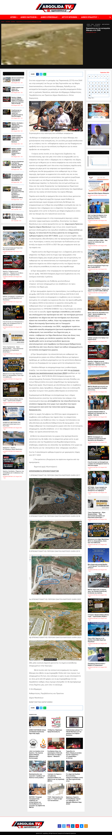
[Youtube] (77, 826)
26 (99, 92)
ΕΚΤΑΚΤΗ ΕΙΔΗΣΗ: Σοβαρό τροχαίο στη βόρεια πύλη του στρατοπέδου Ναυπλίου (17, 139)
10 (92, 86)
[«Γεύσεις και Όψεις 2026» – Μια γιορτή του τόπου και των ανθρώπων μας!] (98, 231)
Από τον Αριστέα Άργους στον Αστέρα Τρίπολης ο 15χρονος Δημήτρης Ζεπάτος (97, 216)
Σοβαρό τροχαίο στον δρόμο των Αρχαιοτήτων (17, 89)
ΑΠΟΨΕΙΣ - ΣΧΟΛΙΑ (90, 24)
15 (107, 86)
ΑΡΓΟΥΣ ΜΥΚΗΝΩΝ (82, 1)
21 (104, 89)
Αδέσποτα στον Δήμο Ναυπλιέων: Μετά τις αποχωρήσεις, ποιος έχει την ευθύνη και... (13, 375)
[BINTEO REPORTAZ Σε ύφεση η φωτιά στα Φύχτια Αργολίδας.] (7, 206)
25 (95, 92)
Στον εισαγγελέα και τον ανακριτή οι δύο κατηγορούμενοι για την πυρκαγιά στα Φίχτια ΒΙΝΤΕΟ (17, 177)
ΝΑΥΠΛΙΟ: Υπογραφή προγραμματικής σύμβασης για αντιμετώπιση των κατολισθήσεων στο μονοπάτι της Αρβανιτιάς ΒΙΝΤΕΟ (37, 802)
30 (89, 95)
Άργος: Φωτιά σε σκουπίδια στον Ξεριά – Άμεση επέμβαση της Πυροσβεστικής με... (98, 314)
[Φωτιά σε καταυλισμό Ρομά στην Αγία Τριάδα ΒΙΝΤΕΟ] (7, 79)
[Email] (81, 826)
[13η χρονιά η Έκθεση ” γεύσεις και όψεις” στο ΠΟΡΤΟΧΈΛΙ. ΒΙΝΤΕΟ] (98, 280)
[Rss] (86, 826)
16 (89, 89)
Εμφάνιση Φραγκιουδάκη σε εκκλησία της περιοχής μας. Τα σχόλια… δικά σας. (97, 413)
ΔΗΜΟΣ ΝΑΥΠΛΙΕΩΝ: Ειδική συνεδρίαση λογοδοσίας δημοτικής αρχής (37, 731)
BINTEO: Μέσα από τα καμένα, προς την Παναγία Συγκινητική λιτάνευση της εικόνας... (97, 591)
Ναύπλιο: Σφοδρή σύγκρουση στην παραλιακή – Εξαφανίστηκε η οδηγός (16, 151)
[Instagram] (68, 826)
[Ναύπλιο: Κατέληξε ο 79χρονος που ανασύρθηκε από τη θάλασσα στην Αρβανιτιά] (7, 124)
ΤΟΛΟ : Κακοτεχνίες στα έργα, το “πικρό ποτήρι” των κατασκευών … (55, 798)
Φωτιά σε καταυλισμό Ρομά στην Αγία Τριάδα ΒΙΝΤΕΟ (17, 79)
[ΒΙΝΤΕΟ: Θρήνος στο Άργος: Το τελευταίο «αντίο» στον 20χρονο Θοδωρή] (7, 216)
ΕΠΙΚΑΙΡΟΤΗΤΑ (89, 25)
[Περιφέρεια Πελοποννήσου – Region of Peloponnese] (98, 654)
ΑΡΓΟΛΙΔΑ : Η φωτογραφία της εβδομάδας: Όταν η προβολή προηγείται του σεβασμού (97, 488)
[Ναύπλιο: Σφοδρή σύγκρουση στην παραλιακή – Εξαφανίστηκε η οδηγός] (7, 150)
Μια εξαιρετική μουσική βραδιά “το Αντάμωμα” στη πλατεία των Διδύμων (98, 566)
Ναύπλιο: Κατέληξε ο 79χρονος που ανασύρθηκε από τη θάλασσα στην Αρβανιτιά (17, 126)
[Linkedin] (73, 826)
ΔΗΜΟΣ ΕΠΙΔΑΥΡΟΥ (92, 1)
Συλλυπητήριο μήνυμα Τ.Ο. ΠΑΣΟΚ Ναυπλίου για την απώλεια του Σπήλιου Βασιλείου (74, 732)
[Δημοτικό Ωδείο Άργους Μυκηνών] (98, 184)
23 (89, 92)
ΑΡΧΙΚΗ (53, 1)
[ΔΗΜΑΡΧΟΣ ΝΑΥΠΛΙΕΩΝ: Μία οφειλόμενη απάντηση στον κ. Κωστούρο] (13, 413)
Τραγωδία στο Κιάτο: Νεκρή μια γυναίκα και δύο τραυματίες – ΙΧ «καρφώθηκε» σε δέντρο (73, 754)
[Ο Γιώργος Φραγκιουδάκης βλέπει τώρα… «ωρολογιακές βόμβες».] (13, 390)
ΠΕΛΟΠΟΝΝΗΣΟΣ (96, 25)
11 (95, 86)
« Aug (89, 98)
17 (92, 89)
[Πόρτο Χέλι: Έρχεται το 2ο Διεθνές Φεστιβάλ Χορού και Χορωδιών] (98, 629)
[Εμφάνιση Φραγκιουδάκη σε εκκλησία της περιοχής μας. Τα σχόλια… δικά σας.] (98, 402)
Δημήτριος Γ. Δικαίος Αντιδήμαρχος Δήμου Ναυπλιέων (12, 448)
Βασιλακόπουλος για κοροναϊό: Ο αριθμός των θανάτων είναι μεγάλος (37, 775)
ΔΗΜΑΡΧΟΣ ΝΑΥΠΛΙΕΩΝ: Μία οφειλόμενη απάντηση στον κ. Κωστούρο (11, 424)
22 (107, 89)
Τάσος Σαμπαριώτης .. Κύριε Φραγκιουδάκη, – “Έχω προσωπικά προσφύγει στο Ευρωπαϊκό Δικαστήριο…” (13, 349)
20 (101, 89)
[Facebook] (59, 826)
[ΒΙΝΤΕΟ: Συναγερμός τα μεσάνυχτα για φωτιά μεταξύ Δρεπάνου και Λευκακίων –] (13, 287)
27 (101, 92)
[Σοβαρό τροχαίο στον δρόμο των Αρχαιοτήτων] (7, 89)
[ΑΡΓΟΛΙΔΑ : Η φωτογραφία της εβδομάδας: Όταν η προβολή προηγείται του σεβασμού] (98, 478)
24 (92, 92)
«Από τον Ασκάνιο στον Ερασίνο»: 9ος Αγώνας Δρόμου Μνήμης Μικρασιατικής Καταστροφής (36, 754)
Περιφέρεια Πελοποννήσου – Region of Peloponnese (97, 664)
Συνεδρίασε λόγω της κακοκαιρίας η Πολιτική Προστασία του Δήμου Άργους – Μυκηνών (55, 753)
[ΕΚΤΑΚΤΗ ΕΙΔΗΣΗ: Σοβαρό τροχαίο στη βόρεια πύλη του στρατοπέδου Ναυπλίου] (7, 137)
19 (99, 89)
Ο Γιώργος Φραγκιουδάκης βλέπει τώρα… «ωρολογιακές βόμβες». (13, 399)
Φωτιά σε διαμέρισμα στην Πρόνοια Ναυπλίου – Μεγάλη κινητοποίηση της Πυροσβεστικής (17, 164)
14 (104, 86)
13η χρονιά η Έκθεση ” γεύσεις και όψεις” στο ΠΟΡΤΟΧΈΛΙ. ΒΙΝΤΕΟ (98, 290)
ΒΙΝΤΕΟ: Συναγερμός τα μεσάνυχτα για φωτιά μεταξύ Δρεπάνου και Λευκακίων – (13, 298)
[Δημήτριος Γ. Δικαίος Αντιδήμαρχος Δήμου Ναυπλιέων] (13, 438)
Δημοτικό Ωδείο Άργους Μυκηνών (98, 193)
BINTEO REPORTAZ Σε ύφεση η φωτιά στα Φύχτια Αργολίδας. (17, 206)
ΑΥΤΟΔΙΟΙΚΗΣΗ (98, 24)
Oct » (93, 98)
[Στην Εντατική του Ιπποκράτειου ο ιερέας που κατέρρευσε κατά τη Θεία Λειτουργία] (7, 112)
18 (95, 89)
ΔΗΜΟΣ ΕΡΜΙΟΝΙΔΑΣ (71, 1)
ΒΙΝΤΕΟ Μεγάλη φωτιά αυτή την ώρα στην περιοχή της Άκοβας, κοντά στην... (98, 388)
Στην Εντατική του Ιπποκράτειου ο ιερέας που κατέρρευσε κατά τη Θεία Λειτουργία (17, 113)
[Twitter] (64, 826)
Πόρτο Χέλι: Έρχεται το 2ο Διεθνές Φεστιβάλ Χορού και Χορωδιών (97, 640)
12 (99, 86)
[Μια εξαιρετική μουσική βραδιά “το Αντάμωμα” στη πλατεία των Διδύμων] (98, 555)
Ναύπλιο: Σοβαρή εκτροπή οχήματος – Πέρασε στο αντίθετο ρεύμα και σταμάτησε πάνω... (13, 273)
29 (107, 92)
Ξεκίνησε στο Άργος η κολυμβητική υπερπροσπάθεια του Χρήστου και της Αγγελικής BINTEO (56, 777)
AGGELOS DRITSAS (8, 251)
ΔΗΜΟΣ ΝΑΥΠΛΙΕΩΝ (61, 1)
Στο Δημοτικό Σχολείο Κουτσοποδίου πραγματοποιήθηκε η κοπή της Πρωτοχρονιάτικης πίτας (74, 777)
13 (101, 86)
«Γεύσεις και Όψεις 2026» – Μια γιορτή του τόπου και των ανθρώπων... (97, 242)
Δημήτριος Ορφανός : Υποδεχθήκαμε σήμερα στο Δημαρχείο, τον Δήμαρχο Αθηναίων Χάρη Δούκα (73, 800)
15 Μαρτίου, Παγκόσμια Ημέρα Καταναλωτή (55, 730)
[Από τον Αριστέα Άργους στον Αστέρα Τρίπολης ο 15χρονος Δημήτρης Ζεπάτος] (98, 206)
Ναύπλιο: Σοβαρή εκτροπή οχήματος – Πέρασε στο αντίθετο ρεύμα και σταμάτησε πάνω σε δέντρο (17, 100)
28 (104, 92)
